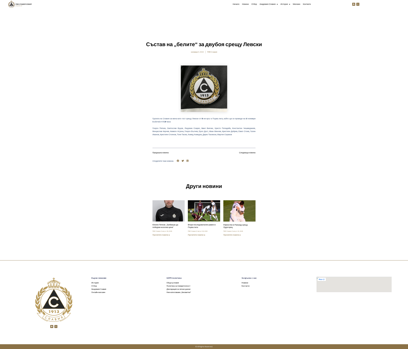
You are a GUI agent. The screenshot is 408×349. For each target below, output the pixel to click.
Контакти (307, 4)
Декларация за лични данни (178, 289)
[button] (178, 161)
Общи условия (172, 283)
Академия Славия (268, 4)
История (284, 4)
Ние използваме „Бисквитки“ (178, 292)
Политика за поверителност (178, 286)
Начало (236, 4)
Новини (245, 4)
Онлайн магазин (98, 292)
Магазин (296, 4)
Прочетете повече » (161, 235)
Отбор (254, 4)
